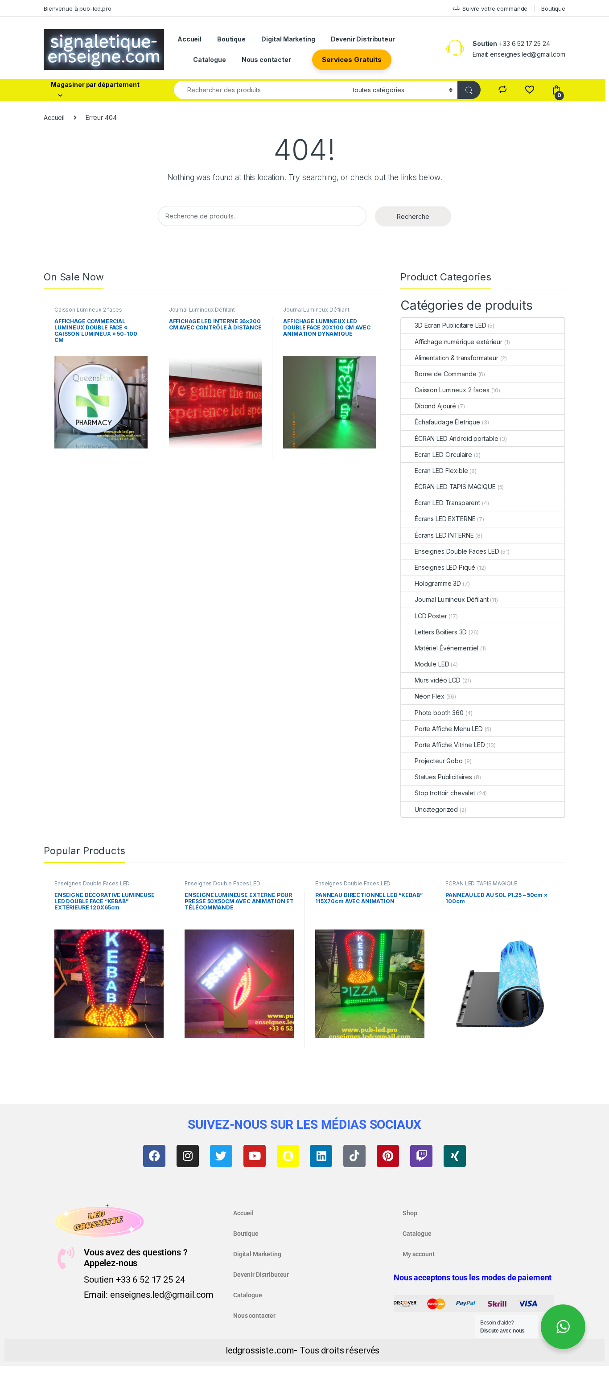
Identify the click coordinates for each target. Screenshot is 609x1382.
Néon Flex (429, 696)
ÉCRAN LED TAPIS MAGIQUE (455, 486)
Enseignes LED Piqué (445, 567)
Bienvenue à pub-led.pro (77, 8)
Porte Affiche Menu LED (449, 728)
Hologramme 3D (438, 583)
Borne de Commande (446, 374)
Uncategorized (436, 809)
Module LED (432, 664)
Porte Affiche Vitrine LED (450, 745)
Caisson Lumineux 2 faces (88, 309)
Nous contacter (266, 59)
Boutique (553, 8)
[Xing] (455, 1156)
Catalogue (209, 59)
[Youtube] (254, 1156)
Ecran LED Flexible (441, 470)
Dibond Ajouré (435, 406)
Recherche (413, 216)
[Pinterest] (388, 1156)
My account (419, 1254)
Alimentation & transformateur (456, 358)
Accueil (189, 39)
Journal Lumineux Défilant (202, 309)
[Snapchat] (288, 1156)
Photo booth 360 (439, 712)
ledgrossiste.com (260, 1350)
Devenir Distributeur (363, 39)
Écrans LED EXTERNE (445, 518)
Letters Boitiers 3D (441, 632)
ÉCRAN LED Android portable (456, 438)
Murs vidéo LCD (438, 680)
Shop (410, 1213)
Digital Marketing (288, 39)
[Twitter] (221, 1156)
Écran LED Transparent (447, 502)
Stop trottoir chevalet (445, 793)
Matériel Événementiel (446, 648)
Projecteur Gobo (439, 761)
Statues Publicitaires (443, 777)
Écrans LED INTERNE (444, 535)
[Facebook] (154, 1156)
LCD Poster (431, 616)
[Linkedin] (321, 1156)
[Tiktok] (354, 1156)
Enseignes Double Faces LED (457, 551)
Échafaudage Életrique (447, 422)
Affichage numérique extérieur (458, 342)
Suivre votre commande (494, 8)
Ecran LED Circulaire (443, 454)
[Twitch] (421, 1156)
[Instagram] (188, 1156)
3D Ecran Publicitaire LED (450, 325)
